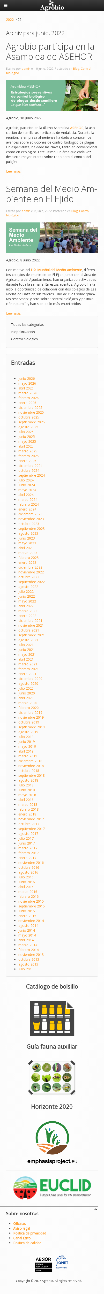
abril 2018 (26, 799)
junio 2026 (26, 378)
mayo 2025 (27, 441)
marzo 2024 (27, 499)
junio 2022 (26, 596)
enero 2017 (27, 857)
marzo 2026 (27, 393)
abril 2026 (26, 388)
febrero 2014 (28, 949)
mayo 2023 (27, 543)
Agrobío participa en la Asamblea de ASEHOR (50, 51)
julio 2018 (26, 785)
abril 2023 (26, 548)
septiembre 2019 (31, 727)
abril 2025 (26, 446)
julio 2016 (26, 877)
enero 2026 (27, 402)
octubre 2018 (28, 770)
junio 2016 (26, 882)
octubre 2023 (28, 523)
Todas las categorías (27, 324)
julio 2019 (26, 736)
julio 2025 (26, 431)
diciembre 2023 (30, 514)
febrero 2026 (28, 398)
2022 (10, 19)
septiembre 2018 (31, 775)
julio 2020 (26, 688)
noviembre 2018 (31, 765)
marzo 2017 (27, 848)
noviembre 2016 (31, 862)
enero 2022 (27, 615)
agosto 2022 (28, 586)
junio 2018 (26, 790)
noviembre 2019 (31, 717)
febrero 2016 (28, 896)
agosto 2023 (28, 533)
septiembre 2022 (31, 581)
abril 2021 (26, 659)
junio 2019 (26, 741)
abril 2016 (26, 886)
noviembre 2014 (31, 920)
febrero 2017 (28, 853)
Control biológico (24, 339)
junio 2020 (26, 693)
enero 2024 (27, 509)
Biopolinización (23, 331)
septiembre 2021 (31, 635)
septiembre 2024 (31, 475)
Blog (76, 69)
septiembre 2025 (31, 422)
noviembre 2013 (31, 954)
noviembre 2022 (31, 572)
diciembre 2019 (30, 712)
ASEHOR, (77, 127)
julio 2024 (26, 480)
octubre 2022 (28, 577)
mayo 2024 (27, 489)
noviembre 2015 (31, 901)
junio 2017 (26, 843)
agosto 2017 (28, 833)
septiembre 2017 (31, 828)
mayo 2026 (27, 383)
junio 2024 (26, 485)
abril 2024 (26, 494)
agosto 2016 (28, 872)
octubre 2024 (28, 470)
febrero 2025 (28, 456)
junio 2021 (26, 649)
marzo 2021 (27, 664)
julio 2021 (26, 644)
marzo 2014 (27, 945)
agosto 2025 (28, 427)
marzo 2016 (27, 891)
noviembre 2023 (31, 519)
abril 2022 (26, 606)
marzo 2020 (27, 702)
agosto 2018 (28, 780)
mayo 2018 (27, 794)
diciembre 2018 (30, 761)
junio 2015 (26, 911)
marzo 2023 (27, 552)
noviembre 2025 (31, 412)
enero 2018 (27, 814)
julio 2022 (26, 591)
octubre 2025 (28, 417)
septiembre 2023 (31, 528)
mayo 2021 (27, 654)
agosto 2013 (28, 964)
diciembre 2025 (30, 407)
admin (26, 69)
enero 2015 (27, 915)
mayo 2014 (27, 935)
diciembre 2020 (30, 678)
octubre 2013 (28, 959)
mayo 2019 (27, 746)
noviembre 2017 (31, 819)
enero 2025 (27, 460)
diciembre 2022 (30, 567)
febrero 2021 (28, 669)
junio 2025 (26, 436)
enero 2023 (27, 562)
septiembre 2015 (31, 906)
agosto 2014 (28, 925)
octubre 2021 (28, 630)
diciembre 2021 (30, 620)
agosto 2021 (28, 640)
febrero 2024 (28, 504)
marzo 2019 (27, 756)
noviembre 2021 (31, 625)
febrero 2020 (28, 707)
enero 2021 (27, 673)
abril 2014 (26, 940)
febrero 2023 (28, 557)
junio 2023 (26, 538)
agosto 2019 (28, 732)
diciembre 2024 (30, 465)
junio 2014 (26, 930)
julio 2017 (26, 838)
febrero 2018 (28, 809)
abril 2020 (26, 698)
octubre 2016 (28, 867)
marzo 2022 (27, 611)
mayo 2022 (27, 601)
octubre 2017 (28, 824)
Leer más (13, 171)
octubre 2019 (28, 722)
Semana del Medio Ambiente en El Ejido (51, 194)
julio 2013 (26, 969)
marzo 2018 (27, 804)
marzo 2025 (27, 451)
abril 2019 (26, 751)
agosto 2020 (28, 683)
